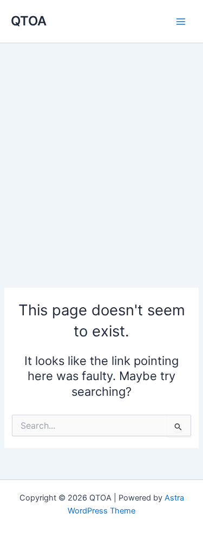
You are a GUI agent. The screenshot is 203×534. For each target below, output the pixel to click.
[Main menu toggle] (180, 21)
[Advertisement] (101, 150)
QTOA (29, 21)
